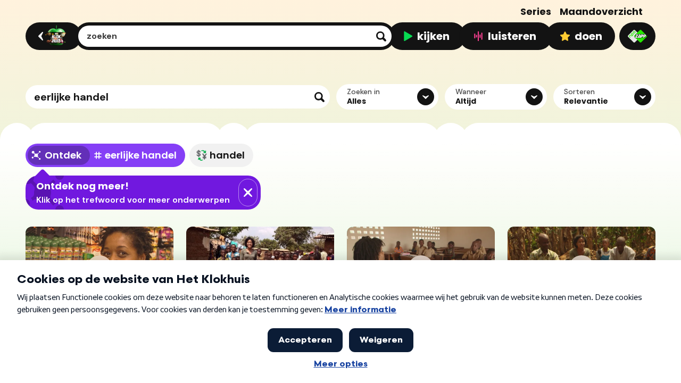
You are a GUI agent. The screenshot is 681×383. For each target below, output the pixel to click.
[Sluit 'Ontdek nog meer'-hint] (248, 192)
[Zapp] (637, 36)
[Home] (52, 36)
